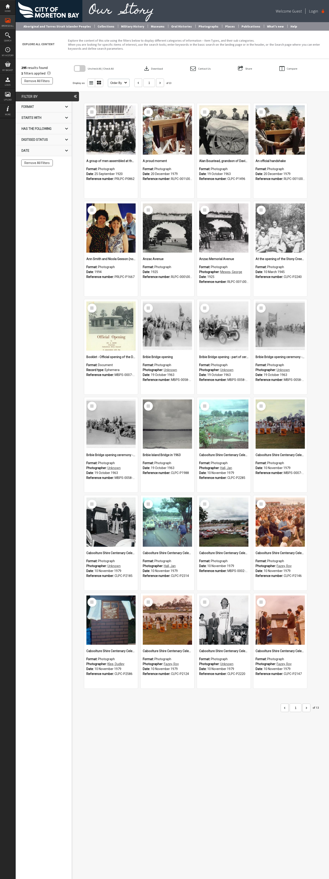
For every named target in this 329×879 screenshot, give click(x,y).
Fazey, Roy (284, 566)
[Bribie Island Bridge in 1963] (167, 424)
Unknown (170, 370)
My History (8, 55)
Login (8, 84)
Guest (297, 11)
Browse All (8, 25)
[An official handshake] (280, 130)
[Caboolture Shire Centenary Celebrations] (223, 424)
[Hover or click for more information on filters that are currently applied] (49, 73)
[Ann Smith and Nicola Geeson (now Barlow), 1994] (111, 228)
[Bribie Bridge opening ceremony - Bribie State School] (280, 326)
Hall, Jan (226, 468)
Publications (250, 26)
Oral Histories (181, 26)
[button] (200, 68)
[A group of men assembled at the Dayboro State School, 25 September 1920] (111, 130)
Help (294, 26)
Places (230, 26)
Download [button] (153, 68)
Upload (8, 99)
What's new (275, 26)
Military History (132, 26)
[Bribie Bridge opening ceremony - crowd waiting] (111, 424)
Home (8, 11)
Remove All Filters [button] (37, 81)
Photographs (208, 26)
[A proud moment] (167, 130)
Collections (106, 26)
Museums (157, 26)
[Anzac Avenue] (167, 228)
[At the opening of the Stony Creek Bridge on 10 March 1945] (280, 228)
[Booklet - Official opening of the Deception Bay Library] (111, 326)
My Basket (7, 70)
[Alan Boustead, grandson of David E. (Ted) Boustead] (223, 130)
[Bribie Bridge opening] (167, 326)
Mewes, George (231, 272)
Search (7, 40)
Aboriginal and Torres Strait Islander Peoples (57, 26)
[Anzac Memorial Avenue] (223, 228)
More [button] (8, 114)
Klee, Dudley (115, 664)
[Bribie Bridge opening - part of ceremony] (223, 326)
